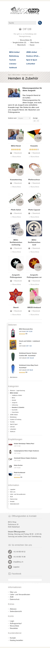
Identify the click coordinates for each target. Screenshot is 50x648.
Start (9, 74)
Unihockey (15, 405)
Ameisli (14, 400)
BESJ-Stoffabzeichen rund (34, 242)
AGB (11, 496)
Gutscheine (15, 412)
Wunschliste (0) (26, 40)
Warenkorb (21, 45)
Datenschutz (13, 499)
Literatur (12, 64)
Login (12, 621)
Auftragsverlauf (15, 623)
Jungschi (14, 402)
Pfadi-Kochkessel (19, 472)
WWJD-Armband (34, 307)
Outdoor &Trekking (34, 56)
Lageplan (12, 489)
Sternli (16, 307)
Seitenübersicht (14, 504)
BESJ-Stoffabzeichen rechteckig (16, 242)
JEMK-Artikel (31, 52)
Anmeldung (29, 34)
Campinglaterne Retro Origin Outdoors (26, 451)
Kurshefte (14, 410)
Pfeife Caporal (34, 210)
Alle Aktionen (13, 377)
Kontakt (12, 501)
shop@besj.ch (18, 562)
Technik (12, 60)
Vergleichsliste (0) (19, 42)
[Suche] (40, 23)
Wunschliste (16, 157)
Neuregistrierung (24, 36)
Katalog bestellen (16, 640)
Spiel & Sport (31, 60)
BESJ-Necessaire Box (26, 329)
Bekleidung (14, 56)
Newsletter (14, 628)
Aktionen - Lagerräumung (17, 390)
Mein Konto (34, 42)
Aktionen (13, 609)
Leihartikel (30, 64)
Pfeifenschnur (34, 180)
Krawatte (34, 146)
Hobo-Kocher (18, 465)
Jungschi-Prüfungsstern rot (34, 276)
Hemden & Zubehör (27, 74)
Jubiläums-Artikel (17, 395)
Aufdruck (13, 68)
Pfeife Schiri (16, 210)
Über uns (12, 492)
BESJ (13, 397)
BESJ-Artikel (14, 52)
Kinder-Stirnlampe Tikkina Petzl (24, 443)
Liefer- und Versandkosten (17, 494)
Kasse (32, 45)
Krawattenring (16, 180)
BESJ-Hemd (16, 146)
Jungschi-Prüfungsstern (16, 276)
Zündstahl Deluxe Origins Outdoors (25, 458)
